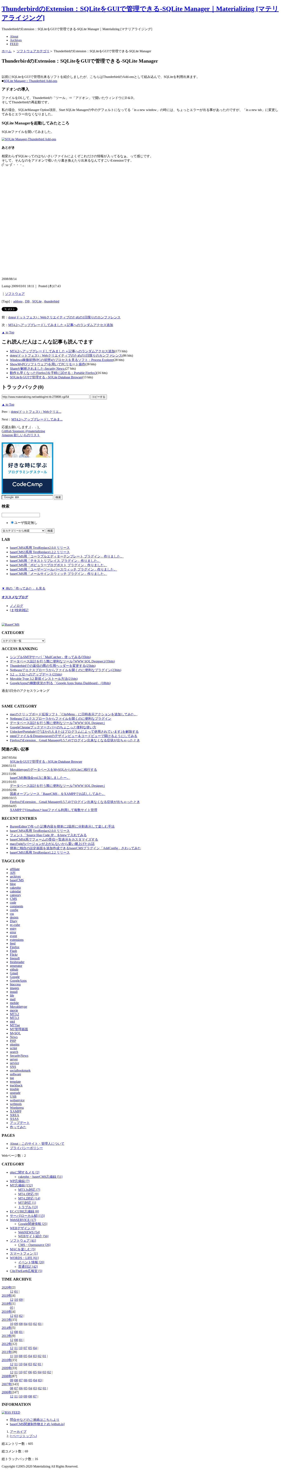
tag (12, 1078)
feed (12, 943)
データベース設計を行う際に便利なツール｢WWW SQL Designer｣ (57, 723)
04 (25, 1324)
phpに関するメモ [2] (24, 1172)
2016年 (7, 1311)
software (15, 1074)
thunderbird (51, 301)
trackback (16, 1085)
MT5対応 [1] (27, 1202)
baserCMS (17, 880)
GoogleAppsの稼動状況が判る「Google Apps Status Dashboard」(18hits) (60, 683)
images (14, 988)
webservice (17, 1100)
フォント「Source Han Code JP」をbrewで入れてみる (48, 835)
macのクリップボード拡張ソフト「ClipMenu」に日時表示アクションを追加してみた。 (73, 714)
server (14, 1059)
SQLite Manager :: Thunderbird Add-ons (30, 81)
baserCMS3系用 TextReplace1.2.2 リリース (40, 552)
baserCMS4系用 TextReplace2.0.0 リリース (40, 547)
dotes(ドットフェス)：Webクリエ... (36, 411)
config (14, 910)
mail (12, 999)
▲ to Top (8, 332)
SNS (13, 1067)
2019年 (7, 1295)
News (14, 1037)
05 (11, 1307)
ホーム (7, 51)
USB (13, 1096)
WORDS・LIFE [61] (24, 1258)
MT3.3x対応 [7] (29, 1189)
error (13, 932)
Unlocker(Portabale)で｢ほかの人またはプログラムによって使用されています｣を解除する (74, 731)
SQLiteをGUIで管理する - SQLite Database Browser (46, 377)
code (13, 902)
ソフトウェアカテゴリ (33, 51)
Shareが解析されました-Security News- (37, 368)
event (13, 936)
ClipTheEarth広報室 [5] (26, 1271)
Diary (13, 921)
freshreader (17, 962)
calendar (15, 891)
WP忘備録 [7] (19, 1181)
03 (16, 1316)
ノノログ (16, 606)
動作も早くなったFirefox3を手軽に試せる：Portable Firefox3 (53, 373)
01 (16, 1291)
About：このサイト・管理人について (37, 1143)
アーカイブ (18, 1431)
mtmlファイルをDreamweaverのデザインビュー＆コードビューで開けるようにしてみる (73, 736)
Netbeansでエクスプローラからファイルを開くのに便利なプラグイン (60, 718)
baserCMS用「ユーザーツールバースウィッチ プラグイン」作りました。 (63, 569)
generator (16, 965)
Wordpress (17, 1107)
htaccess (15, 984)
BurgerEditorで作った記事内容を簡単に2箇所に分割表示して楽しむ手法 (62, 826)
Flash (13, 951)
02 (21, 1316)
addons (18, 301)
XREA (14, 1115)
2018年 (7, 1303)
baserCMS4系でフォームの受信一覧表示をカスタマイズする (54, 839)
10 (16, 1299)
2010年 (7, 1360)
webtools (16, 1104)
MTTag (15, 1025)
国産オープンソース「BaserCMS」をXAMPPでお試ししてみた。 (57, 794)
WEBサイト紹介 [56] (33, 1236)
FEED (14, 44)
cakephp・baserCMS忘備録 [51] (40, 1176)
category (15, 895)
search (14, 1052)
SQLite (37, 301)
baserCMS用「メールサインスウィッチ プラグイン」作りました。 (58, 573)
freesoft (15, 958)
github (14, 969)
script (13, 1048)
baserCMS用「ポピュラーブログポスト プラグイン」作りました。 (58, 565)
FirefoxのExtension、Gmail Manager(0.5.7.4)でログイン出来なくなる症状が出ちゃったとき (75, 740)
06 (30, 1372)
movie (14, 1010)
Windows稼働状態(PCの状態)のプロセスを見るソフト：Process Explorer (61, 360)
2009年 (7, 1368)
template (15, 1081)
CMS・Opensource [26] (34, 1245)
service (14, 1063)
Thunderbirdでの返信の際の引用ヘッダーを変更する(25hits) (53, 665)
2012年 (7, 1344)
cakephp (15, 887)
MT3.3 (14, 1018)
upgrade (15, 1093)
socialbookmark (20, 1070)
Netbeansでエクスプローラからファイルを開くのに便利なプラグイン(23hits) (65, 670)
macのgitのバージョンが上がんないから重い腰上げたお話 (52, 844)
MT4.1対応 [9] (28, 1194)
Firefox (14, 947)
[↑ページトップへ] (23, 1436)
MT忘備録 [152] (21, 1185)
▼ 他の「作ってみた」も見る (23, 588)
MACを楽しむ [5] (22, 1249)
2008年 (7, 1376)
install (14, 992)
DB (27, 301)
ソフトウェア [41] (23, 1240)
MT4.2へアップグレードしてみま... (37, 419)
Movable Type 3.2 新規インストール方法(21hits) (44, 678)
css (12, 913)
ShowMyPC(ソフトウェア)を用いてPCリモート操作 (47, 364)
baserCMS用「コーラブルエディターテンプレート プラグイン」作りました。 (67, 556)
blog (13, 884)
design (14, 917)
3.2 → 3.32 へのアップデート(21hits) (36, 674)
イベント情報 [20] (31, 1262)
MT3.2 (14, 1014)
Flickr (14, 954)
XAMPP (15, 1111)
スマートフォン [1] (24, 1253)
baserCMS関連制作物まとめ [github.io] (37, 1424)
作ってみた (18, 1127)
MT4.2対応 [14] (29, 1198)
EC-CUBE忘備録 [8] (24, 1211)
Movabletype (18, 1006)
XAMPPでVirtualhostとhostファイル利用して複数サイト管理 (53, 810)
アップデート (20, 1123)
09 (21, 1299)
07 (25, 1348)
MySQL (15, 1033)
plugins (14, 1044)
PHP (13, 1040)
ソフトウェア (15, 293)
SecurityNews (19, 1055)
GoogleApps (18, 980)
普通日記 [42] (28, 1266)
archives (15, 876)
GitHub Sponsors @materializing (23, 431)
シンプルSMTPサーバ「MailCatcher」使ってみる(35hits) (50, 657)
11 (16, 1348)
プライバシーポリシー (26, 1148)
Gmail (14, 973)
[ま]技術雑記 (19, 610)
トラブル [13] (28, 1207)
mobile (14, 1003)
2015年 (7, 1319)
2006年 (7, 1392)
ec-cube (15, 925)
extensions (17, 939)
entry (13, 928)
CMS (13, 899)
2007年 (7, 1384)
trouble (14, 1089)
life (12, 995)
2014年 (7, 1327)
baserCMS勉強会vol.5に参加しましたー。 (40, 777)
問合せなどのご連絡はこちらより (34, 1419)
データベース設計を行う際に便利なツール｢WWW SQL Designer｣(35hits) (62, 661)
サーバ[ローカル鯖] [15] (27, 1215)
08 (21, 1324)
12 (11, 1291)
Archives (16, 40)
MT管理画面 (19, 1029)
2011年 (7, 1352)
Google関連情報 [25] (32, 1224)
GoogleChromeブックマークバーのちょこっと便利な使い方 (53, 727)
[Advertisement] (50, 69)
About (14, 36)
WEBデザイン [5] (22, 1228)
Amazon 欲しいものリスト (21, 435)
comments (16, 906)
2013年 (7, 1336)
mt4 (12, 1021)
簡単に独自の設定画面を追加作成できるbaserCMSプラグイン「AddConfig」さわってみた (75, 848)
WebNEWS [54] (29, 1232)
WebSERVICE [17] (23, 1220)
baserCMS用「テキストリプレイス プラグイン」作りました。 (55, 560)
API (12, 872)
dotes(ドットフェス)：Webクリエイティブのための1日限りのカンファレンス (64, 317)
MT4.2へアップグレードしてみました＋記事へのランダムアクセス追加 (60, 325)
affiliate (15, 869)
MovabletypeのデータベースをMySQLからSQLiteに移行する (53, 769)
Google (15, 977)
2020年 (7, 1287)
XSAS (14, 1119)
